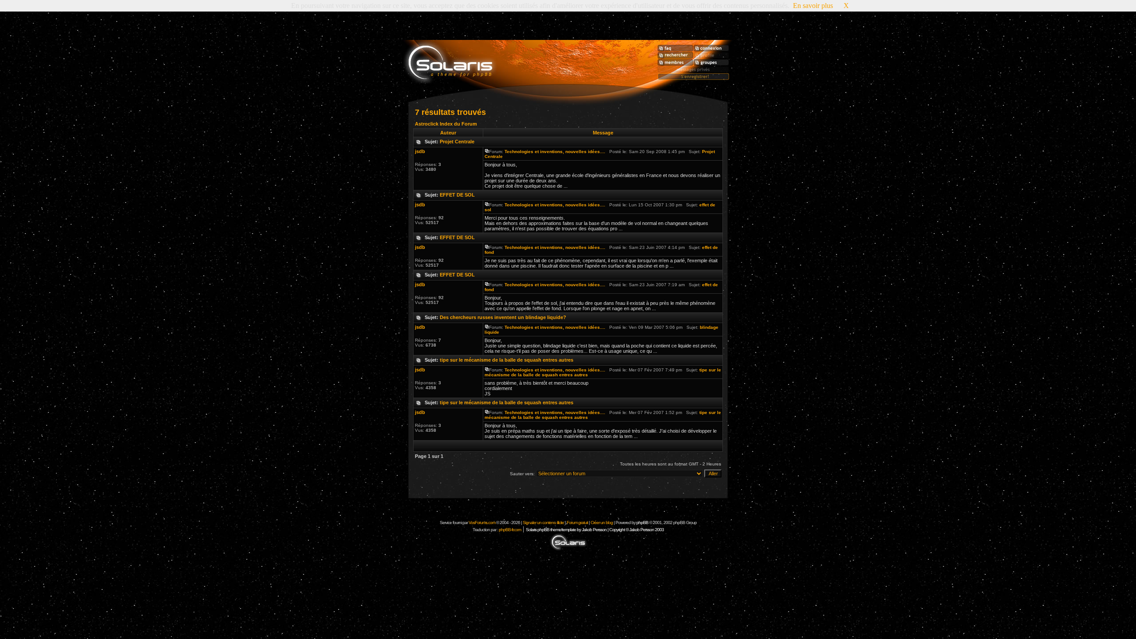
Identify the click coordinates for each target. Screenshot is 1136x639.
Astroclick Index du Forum (446, 123)
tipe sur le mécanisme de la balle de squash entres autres (506, 360)
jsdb (420, 151)
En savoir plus (813, 5)
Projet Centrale (457, 141)
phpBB (642, 522)
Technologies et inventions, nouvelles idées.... (555, 151)
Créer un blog (602, 522)
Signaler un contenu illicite (543, 522)
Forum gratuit (577, 522)
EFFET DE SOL (457, 194)
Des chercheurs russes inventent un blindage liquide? (503, 317)
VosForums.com (482, 522)
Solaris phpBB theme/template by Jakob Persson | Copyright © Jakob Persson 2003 (595, 529)
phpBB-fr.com (510, 529)
